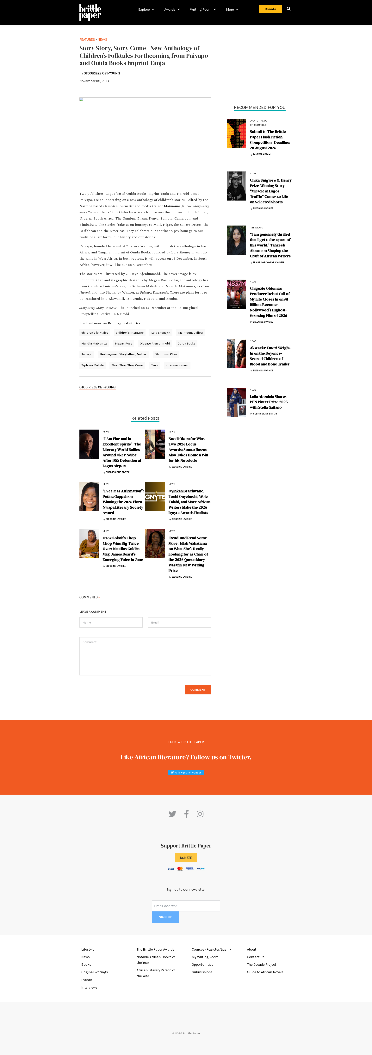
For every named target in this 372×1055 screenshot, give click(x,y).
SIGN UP (165, 917)
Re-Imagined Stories (124, 323)
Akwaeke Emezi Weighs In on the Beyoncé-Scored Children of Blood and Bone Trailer (270, 356)
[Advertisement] (260, 64)
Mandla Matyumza (94, 343)
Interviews (256, 227)
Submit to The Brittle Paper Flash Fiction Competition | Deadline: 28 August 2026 (270, 140)
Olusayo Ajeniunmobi (155, 343)
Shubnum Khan (166, 354)
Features (87, 39)
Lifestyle (87, 949)
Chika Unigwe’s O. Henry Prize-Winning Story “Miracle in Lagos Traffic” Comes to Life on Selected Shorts (271, 191)
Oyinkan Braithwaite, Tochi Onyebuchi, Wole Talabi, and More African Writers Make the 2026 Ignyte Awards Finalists (189, 501)
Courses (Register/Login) (211, 949)
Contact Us (255, 957)
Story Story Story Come (127, 365)
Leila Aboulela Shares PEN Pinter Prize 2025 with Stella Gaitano (269, 402)
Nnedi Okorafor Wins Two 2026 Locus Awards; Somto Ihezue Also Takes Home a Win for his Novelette (188, 449)
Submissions (202, 972)
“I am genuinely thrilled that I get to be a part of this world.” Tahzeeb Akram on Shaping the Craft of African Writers (270, 245)
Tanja (154, 365)
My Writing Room (205, 957)
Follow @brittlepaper (187, 772)
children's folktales (94, 332)
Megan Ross (123, 343)
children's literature (130, 332)
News (264, 121)
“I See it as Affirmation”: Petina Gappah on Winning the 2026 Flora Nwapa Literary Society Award (123, 501)
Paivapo (86, 354)
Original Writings (94, 972)
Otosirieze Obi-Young (97, 387)
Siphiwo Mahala (92, 365)
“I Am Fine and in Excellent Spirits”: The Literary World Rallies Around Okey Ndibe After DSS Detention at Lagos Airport (122, 452)
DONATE (186, 858)
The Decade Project (261, 964)
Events (254, 121)
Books (86, 964)
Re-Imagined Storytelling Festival (123, 354)
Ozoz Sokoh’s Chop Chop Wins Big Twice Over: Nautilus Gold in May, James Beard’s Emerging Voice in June (123, 548)
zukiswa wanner (177, 365)
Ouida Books (186, 343)
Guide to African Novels (265, 972)
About (251, 949)
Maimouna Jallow (177, 206)
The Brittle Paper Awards (155, 949)
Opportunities (258, 125)
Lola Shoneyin (160, 332)
